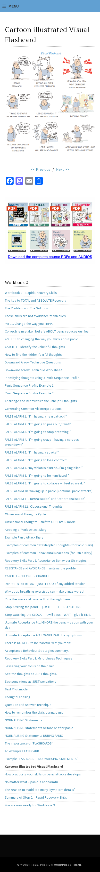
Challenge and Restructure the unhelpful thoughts (41, 401)
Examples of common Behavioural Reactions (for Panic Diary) (48, 553)
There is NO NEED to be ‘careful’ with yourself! (38, 643)
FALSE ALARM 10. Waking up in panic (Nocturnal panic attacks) (48, 491)
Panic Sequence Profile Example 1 (29, 385)
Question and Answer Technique (28, 704)
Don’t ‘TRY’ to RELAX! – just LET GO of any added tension (45, 583)
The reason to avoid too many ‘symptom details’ (40, 789)
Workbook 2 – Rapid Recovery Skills (31, 293)
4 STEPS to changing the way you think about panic (41, 339)
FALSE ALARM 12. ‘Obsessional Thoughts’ (34, 506)
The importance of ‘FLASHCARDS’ (29, 743)
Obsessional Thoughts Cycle (25, 514)
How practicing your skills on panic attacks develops (43, 774)
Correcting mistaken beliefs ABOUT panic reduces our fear (47, 331)
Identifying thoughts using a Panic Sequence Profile (42, 378)
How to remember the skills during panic (34, 712)
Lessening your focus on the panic (29, 666)
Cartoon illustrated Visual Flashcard (34, 766)
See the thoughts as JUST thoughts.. (31, 674)
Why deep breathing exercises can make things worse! (44, 591)
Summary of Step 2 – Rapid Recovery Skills (36, 797)
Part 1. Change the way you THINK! (29, 323)
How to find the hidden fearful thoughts (33, 354)
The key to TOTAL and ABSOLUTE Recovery (36, 300)
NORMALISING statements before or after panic (39, 728)
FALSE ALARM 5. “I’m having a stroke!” (32, 452)
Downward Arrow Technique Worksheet (33, 370)
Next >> (62, 169)
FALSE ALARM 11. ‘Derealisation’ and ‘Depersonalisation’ (45, 498)
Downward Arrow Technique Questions (33, 362)
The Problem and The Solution (26, 308)
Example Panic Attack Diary (24, 537)
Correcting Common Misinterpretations (33, 408)
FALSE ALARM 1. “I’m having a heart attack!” (36, 416)
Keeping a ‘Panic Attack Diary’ (26, 529)
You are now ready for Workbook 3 (30, 805)
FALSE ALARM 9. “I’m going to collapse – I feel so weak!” (45, 483)
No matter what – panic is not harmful (31, 782)
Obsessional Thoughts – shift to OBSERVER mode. (40, 522)
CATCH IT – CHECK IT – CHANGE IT (28, 576)
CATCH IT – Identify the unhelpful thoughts (35, 347)
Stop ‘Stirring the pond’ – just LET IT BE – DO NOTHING (43, 607)
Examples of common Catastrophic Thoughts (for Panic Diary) (49, 545)
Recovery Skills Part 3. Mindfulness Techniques (38, 658)
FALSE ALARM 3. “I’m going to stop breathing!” (38, 432)
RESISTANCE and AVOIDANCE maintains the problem (41, 568)
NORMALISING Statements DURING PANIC (34, 735)
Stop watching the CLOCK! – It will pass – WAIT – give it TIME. (48, 614)
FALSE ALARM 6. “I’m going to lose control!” (36, 460)
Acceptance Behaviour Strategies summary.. (37, 650)
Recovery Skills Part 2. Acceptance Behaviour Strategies (46, 560)
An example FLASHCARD (22, 751)
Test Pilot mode (16, 689)
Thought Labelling (17, 697)
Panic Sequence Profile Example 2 (29, 393)
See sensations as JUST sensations (30, 681)
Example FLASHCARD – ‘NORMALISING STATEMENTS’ (41, 759)
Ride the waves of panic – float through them (37, 599)
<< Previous (40, 169)
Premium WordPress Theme (61, 864)
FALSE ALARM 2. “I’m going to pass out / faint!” (38, 424)
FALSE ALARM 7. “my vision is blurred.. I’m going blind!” (44, 468)
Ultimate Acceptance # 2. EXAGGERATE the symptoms (43, 635)
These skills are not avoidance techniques (35, 316)
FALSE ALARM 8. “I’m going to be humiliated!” (37, 475)
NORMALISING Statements (23, 720)
